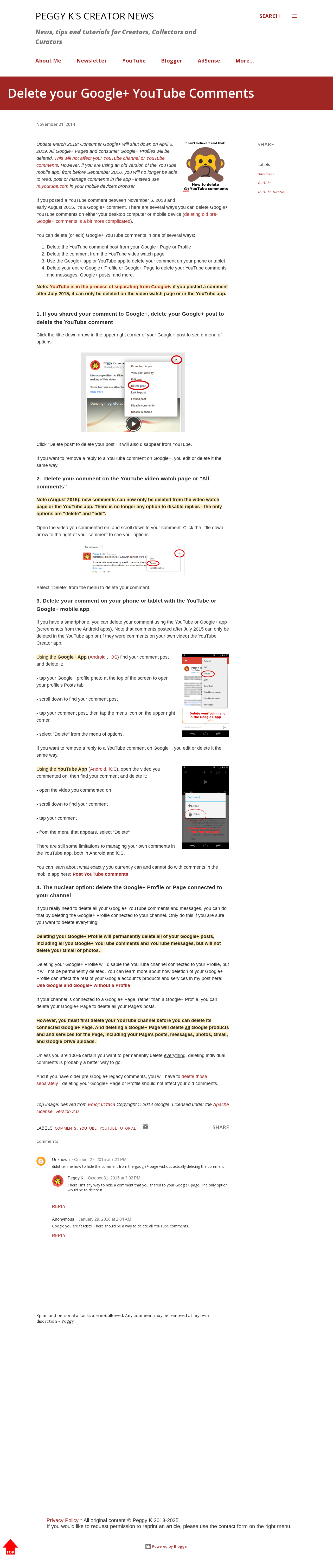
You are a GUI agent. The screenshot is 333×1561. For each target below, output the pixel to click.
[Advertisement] (156, 1429)
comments (266, 173)
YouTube (134, 60)
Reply (59, 1206)
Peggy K (76, 1178)
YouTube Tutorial (271, 191)
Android (97, 657)
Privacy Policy (63, 1520)
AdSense (209, 60)
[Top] (10, 1547)
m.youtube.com (52, 186)
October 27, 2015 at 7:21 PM (100, 1159)
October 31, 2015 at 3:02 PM (114, 1178)
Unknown (61, 1159)
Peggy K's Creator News (94, 16)
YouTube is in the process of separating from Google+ (110, 286)
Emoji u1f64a (101, 1104)
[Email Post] (145, 1127)
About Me (48, 60)
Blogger (171, 60)
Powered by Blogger (169, 1546)
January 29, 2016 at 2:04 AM (105, 1219)
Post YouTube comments (100, 874)
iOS (113, 657)
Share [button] (266, 144)
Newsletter (91, 60)
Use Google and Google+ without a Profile (83, 985)
